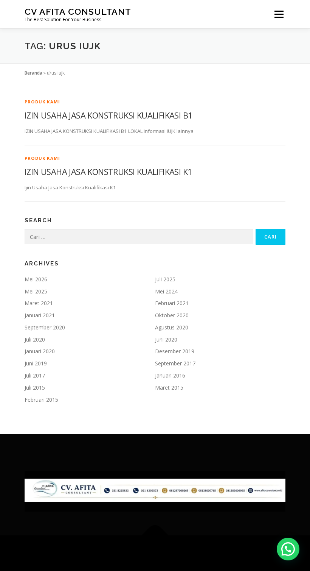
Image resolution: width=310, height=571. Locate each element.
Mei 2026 (36, 279)
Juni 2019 (36, 363)
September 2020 (45, 327)
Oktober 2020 (172, 315)
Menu (278, 14)
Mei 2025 (36, 291)
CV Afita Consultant (78, 11)
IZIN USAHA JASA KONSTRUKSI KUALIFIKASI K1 (108, 171)
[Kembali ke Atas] (155, 535)
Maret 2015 (169, 387)
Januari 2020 (40, 351)
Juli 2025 (165, 279)
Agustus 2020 (171, 327)
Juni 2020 (166, 339)
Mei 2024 (166, 291)
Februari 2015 (41, 399)
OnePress (173, 553)
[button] (288, 549)
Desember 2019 (174, 351)
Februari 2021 (172, 303)
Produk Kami (42, 102)
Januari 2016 (170, 375)
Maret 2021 (39, 303)
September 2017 (175, 363)
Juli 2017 (35, 375)
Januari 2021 (40, 315)
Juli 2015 (35, 387)
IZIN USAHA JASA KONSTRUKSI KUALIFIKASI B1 (108, 115)
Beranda (33, 73)
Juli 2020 (35, 339)
